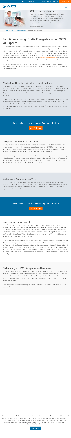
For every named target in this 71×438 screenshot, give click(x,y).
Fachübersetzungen (20, 30)
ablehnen (7, 422)
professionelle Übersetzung (48, 58)
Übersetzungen (9, 30)
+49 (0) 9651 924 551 (28, 1)
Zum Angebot (65, 1)
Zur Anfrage (35, 128)
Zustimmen (35, 428)
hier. (42, 424)
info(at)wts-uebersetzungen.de (48, 1)
